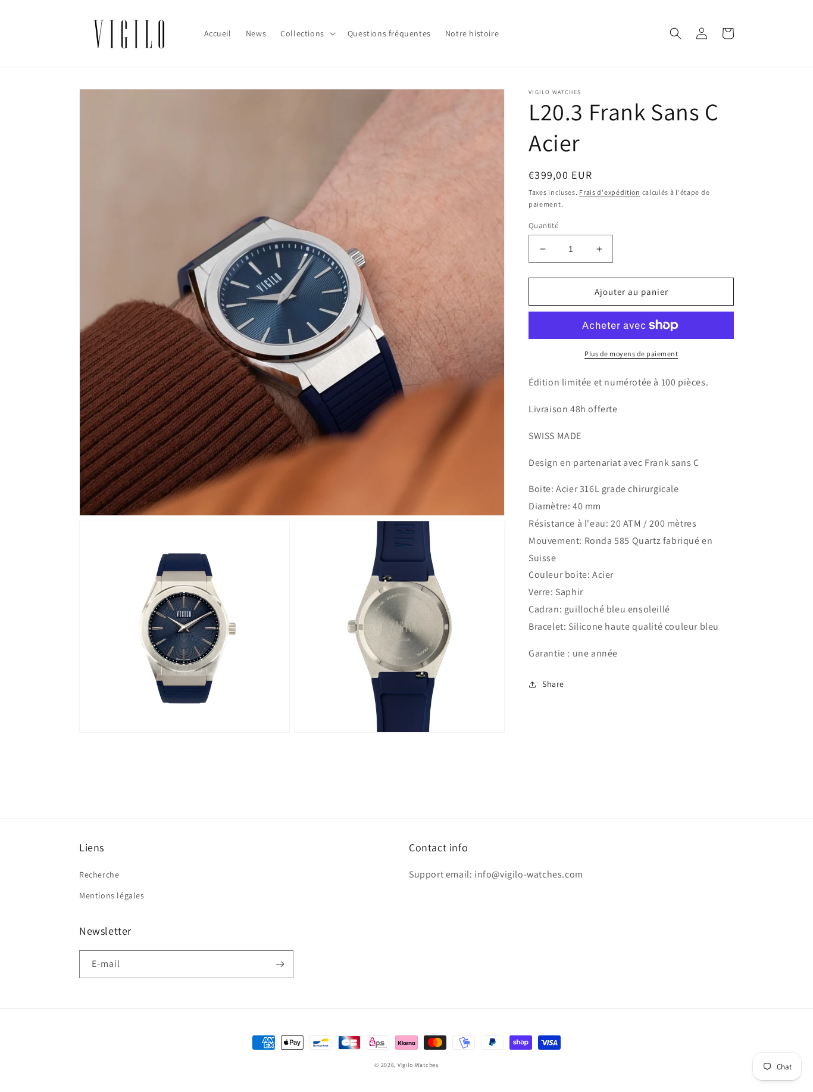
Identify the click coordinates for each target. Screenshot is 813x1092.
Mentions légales (112, 895)
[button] (306, 33)
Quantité (543, 225)
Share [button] (553, 684)
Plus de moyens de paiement (631, 353)
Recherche (99, 874)
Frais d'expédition (609, 192)
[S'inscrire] (280, 964)
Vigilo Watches (418, 1065)
